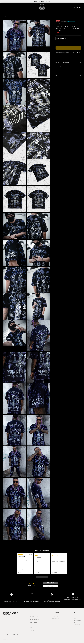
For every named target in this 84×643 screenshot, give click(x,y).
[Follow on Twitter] (7, 634)
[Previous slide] (15, 565)
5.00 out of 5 (37, 583)
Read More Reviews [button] (42, 577)
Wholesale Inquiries (55, 616)
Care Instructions (77, 620)
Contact (75, 616)
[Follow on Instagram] (10, 634)
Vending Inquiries (55, 618)
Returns (75, 618)
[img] (20, 554)
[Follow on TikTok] (17, 634)
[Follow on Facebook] (3, 634)
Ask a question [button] (50, 586)
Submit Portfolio (55, 614)
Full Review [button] (20, 572)
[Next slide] (69, 565)
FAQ (75, 614)
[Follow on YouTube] (14, 634)
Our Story (76, 622)
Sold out (68, 48)
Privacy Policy (77, 624)
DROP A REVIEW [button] (50, 583)
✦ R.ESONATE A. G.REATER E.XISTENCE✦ (42, 1)
